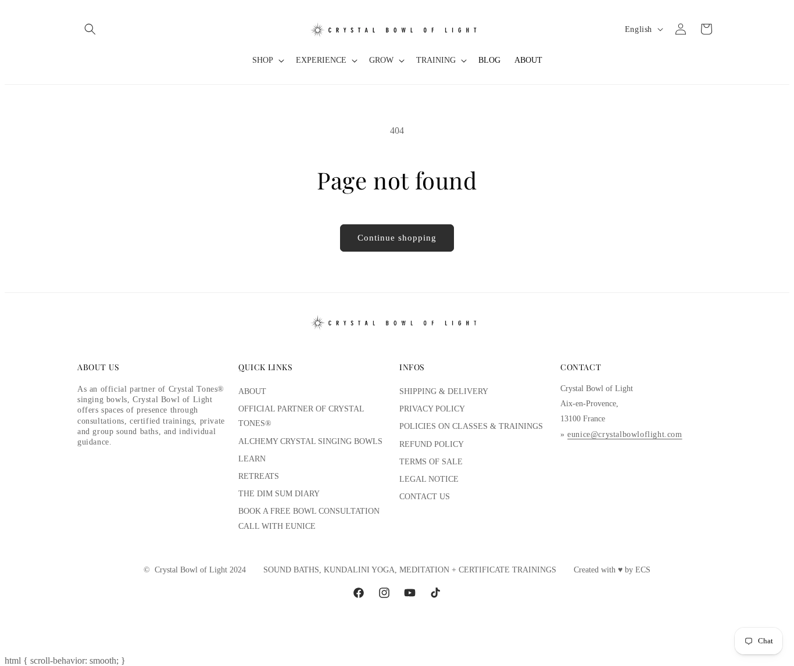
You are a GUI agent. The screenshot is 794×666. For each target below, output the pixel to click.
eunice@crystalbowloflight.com (624, 434)
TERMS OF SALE (431, 461)
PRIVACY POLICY (432, 408)
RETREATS (258, 476)
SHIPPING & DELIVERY (443, 391)
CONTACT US (424, 496)
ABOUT (252, 391)
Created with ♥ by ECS (612, 569)
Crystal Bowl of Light (191, 569)
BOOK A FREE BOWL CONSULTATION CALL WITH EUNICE (309, 518)
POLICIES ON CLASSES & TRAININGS (471, 426)
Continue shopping (397, 237)
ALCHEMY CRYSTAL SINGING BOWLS (310, 441)
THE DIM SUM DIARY (279, 493)
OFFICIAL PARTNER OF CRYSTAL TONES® (301, 416)
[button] (90, 29)
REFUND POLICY (431, 444)
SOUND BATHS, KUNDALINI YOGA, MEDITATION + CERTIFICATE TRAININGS (409, 569)
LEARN (252, 458)
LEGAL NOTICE (429, 479)
